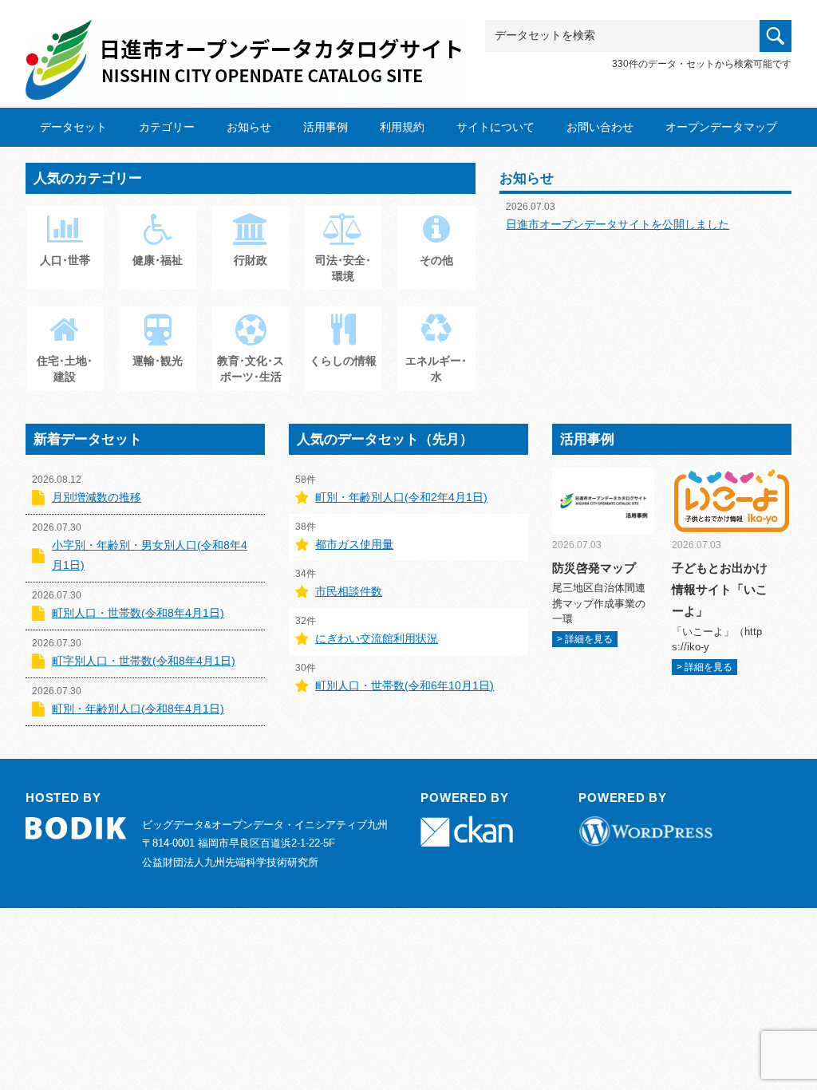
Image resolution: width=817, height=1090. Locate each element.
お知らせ (249, 126)
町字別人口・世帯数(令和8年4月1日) (143, 660)
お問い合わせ (599, 126)
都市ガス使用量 (354, 544)
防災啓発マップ (594, 568)
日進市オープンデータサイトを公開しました (617, 224)
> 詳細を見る (585, 639)
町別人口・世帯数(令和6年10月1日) (404, 685)
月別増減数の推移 (96, 497)
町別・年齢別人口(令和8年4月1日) (138, 708)
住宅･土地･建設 (65, 368)
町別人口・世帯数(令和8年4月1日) (138, 612)
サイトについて (495, 126)
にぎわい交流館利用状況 (376, 638)
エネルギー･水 (436, 368)
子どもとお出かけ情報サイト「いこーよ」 (720, 589)
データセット (73, 126)
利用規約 (402, 126)
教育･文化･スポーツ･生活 (250, 368)
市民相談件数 (348, 591)
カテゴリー (167, 126)
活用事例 (325, 126)
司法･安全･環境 (343, 268)
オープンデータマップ (721, 126)
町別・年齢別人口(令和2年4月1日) (401, 497)
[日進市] (245, 45)
